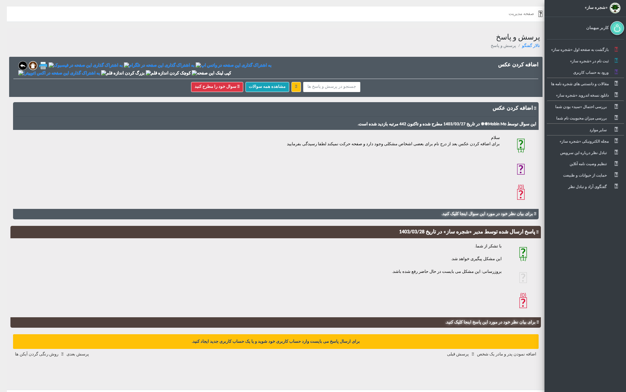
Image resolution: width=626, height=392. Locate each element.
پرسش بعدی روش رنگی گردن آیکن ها (52, 354)
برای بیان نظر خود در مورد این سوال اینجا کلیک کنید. (487, 214)
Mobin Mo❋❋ (493, 124)
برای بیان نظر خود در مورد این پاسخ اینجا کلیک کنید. (491, 322)
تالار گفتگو (531, 46)
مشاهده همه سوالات (267, 87)
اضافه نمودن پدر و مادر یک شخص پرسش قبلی (491, 354)
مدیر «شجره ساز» (462, 232)
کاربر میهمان (597, 28)
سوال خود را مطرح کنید (216, 87)
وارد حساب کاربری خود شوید (283, 341)
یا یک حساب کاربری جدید (231, 341)
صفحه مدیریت (521, 14)
